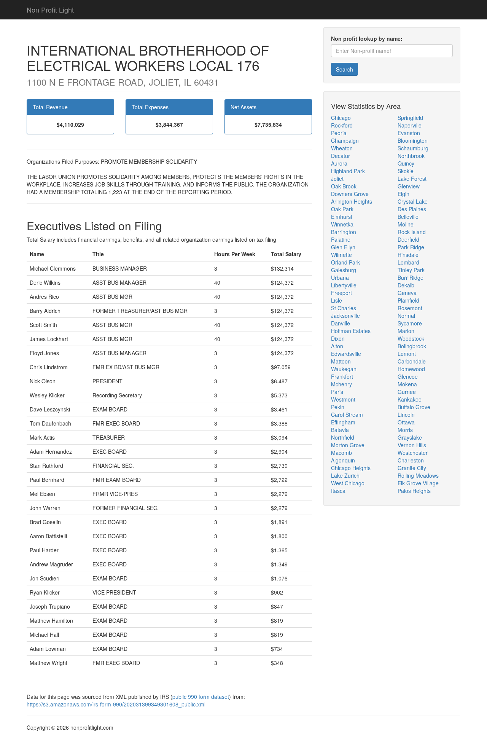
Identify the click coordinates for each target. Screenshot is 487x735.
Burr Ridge (410, 277)
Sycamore (410, 323)
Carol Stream (347, 414)
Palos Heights (414, 490)
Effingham (343, 422)
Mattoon (341, 361)
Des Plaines (412, 209)
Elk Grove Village (418, 483)
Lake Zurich (345, 475)
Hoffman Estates (351, 331)
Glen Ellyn (343, 247)
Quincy (406, 163)
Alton (337, 346)
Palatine (340, 239)
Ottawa (406, 422)
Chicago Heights (351, 468)
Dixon (338, 338)
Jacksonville (345, 315)
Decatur (340, 155)
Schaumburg (413, 148)
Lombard (408, 262)
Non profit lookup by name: (367, 38)
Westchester (413, 452)
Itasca (338, 490)
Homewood (411, 369)
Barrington (343, 232)
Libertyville (343, 285)
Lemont (407, 353)
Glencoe (408, 376)
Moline (406, 224)
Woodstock (411, 338)
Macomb (341, 452)
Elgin (403, 194)
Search (344, 69)
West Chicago (347, 483)
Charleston (411, 460)
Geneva (407, 293)
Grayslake (410, 437)
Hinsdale (408, 254)
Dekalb (406, 285)
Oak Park (342, 209)
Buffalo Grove (414, 407)
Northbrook (411, 155)
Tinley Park (411, 270)
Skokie (406, 171)
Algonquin (343, 460)
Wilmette (341, 254)
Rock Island (412, 232)
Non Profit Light (50, 9)
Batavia (340, 430)
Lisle (336, 300)
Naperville (410, 125)
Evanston (409, 133)
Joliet (337, 178)
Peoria (339, 133)
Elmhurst (341, 216)
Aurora (339, 163)
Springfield (410, 117)
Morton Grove (347, 445)
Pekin (337, 407)
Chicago (341, 117)
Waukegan (343, 369)
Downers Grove (350, 194)
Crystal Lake (413, 201)
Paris (337, 391)
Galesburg (343, 270)
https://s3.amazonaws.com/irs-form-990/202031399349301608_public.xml (116, 704)
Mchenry (341, 384)
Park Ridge (411, 247)
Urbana (340, 277)
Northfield (342, 437)
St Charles (343, 308)
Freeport (341, 293)
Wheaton (342, 148)
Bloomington (413, 140)
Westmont (343, 399)
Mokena (407, 384)
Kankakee (410, 399)
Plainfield (408, 300)
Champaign (345, 140)
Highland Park (348, 171)
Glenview (409, 186)
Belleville (408, 216)
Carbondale (412, 361)
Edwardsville (346, 353)
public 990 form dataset (200, 696)
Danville (340, 323)
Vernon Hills (412, 445)
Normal (406, 315)
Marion (406, 331)
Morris (405, 430)
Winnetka (342, 224)
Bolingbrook (412, 346)
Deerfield (408, 239)
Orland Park (345, 262)
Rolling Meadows (418, 475)
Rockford (342, 125)
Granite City (412, 468)
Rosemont (410, 308)
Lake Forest (412, 178)
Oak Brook (343, 186)
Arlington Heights (351, 201)
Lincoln (406, 414)
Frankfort (342, 376)
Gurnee (407, 391)
